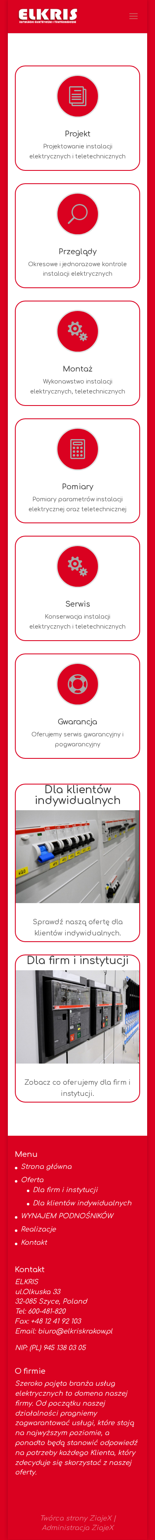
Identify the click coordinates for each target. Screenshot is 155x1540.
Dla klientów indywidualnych (82, 1203)
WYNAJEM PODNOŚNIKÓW (67, 1216)
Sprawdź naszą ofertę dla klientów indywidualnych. (78, 927)
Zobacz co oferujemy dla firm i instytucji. (77, 1088)
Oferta (32, 1180)
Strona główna (46, 1167)
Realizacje (38, 1229)
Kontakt (34, 1242)
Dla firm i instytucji (65, 1190)
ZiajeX (100, 1518)
